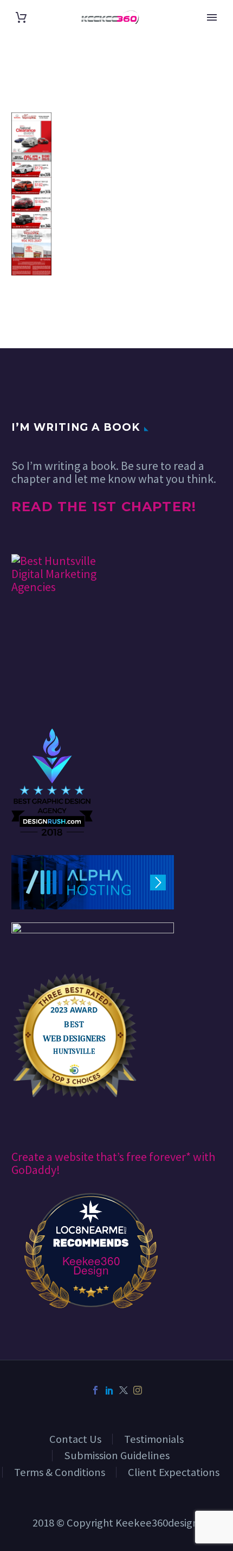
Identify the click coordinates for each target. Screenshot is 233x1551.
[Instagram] (137, 1390)
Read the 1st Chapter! (103, 506)
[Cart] (21, 17)
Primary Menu (212, 17)
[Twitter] (123, 1390)
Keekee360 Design (91, 1265)
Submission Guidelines (117, 1455)
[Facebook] (95, 1390)
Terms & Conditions (59, 1472)
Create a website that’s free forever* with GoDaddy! (113, 1163)
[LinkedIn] (109, 1390)
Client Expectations (173, 1472)
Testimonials (154, 1439)
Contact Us (75, 1439)
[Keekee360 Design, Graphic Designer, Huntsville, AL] (52, 695)
